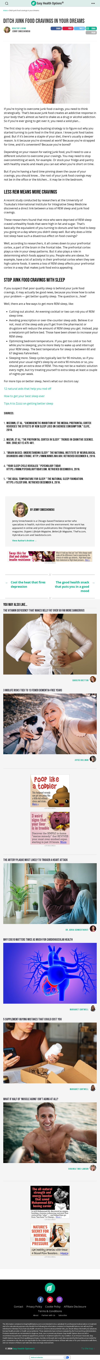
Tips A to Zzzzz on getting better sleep (28, 403)
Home (5, 10)
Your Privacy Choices (54, 1357)
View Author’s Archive (24, 540)
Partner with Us (48, 1315)
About (35, 1315)
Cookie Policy (53, 1306)
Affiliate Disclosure (75, 1306)
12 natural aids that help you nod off (27, 389)
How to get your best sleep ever (24, 396)
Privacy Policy (34, 1306)
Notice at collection (37, 1357)
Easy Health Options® (23, 1348)
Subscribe (62, 1315)
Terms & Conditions (50, 1311)
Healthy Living (19, 28)
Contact (18, 1306)
